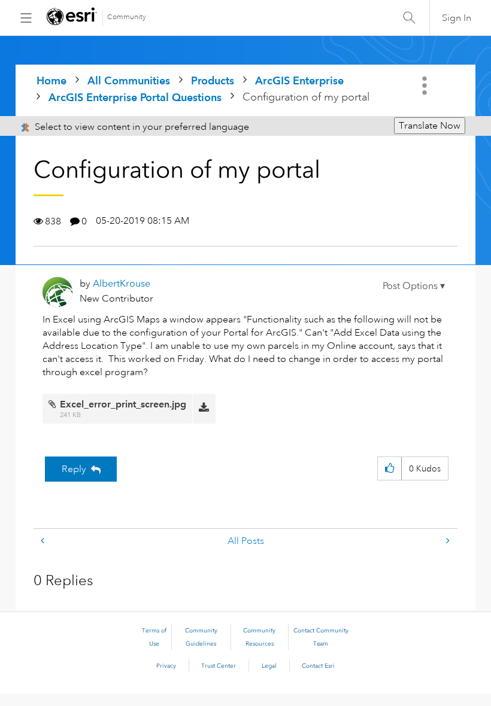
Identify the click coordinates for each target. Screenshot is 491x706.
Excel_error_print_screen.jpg (123, 404)
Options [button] (426, 86)
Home (51, 80)
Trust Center (218, 666)
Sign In (456, 18)
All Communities (128, 80)
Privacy (166, 666)
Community (126, 17)
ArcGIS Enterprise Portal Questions (135, 97)
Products (212, 80)
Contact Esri (318, 666)
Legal (269, 666)
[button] (413, 286)
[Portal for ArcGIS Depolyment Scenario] (43, 541)
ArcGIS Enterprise (299, 80)
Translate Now (429, 126)
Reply (74, 469)
